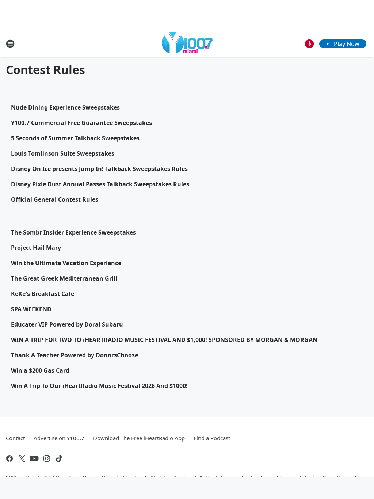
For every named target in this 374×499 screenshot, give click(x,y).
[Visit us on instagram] (46, 458)
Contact (15, 438)
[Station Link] (187, 44)
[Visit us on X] (22, 458)
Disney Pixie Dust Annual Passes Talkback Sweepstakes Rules (100, 184)
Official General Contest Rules (54, 199)
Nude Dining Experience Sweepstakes (65, 107)
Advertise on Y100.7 (59, 438)
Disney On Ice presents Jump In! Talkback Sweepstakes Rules (99, 169)
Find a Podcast (212, 438)
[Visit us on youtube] (34, 458)
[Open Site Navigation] (10, 43)
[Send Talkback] (309, 43)
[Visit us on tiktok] (59, 458)
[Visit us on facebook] (9, 458)
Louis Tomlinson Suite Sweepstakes (62, 153)
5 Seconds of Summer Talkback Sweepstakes (75, 138)
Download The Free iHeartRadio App (139, 438)
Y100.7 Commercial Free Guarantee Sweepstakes (81, 123)
